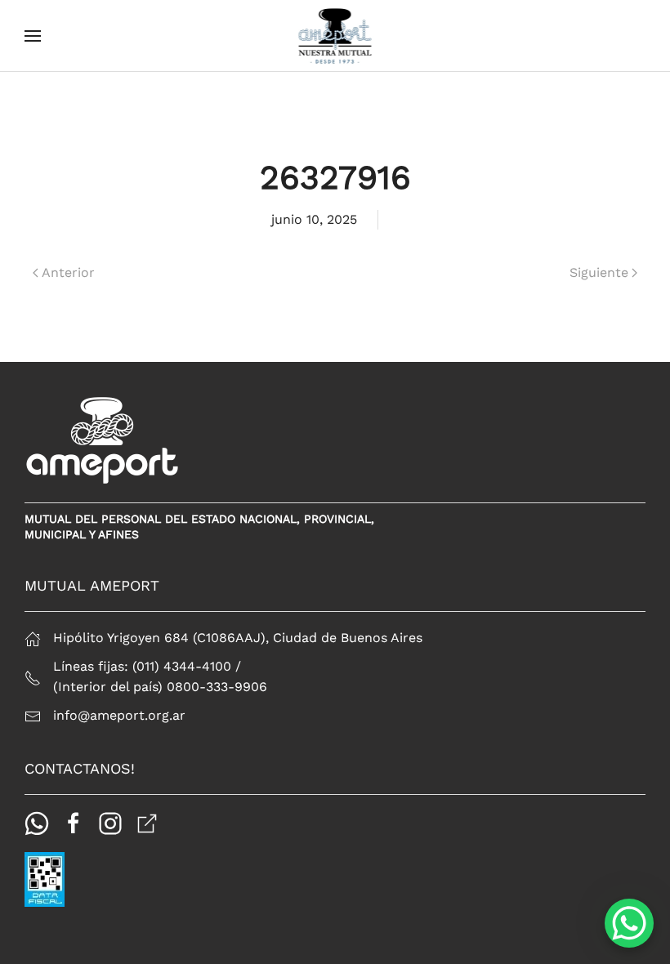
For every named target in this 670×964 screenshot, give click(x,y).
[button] (33, 36)
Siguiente (599, 272)
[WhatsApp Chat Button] (629, 923)
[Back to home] (335, 36)
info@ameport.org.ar (119, 715)
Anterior (68, 272)
